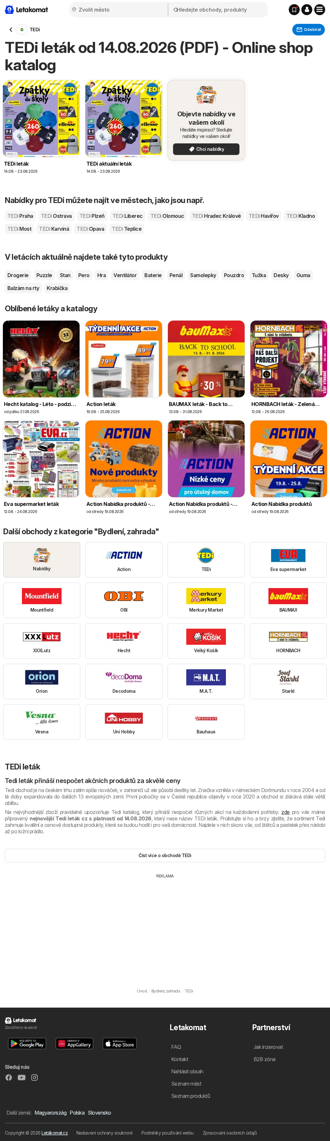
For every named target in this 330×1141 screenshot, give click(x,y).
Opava (90, 229)
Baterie (152, 275)
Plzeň (92, 216)
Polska (77, 1112)
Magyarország (50, 1112)
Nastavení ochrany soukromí (104, 1133)
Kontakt (179, 1059)
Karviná (54, 229)
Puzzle (44, 275)
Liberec (127, 216)
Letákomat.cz (55, 1133)
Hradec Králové (216, 216)
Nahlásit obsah (187, 1071)
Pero (84, 275)
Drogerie (18, 275)
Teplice (126, 229)
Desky (281, 275)
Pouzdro (234, 275)
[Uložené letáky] (294, 9)
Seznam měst (186, 1083)
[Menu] (319, 9)
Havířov (264, 216)
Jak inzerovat (268, 1047)
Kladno (300, 216)
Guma (303, 275)
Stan (65, 275)
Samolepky (203, 275)
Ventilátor (125, 275)
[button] (306, 9)
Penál (176, 275)
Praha (20, 216)
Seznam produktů (190, 1096)
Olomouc (167, 216)
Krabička (57, 288)
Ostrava (56, 216)
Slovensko (99, 1112)
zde (285, 812)
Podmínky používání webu (167, 1133)
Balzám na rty (23, 288)
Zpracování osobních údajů (230, 1133)
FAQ (176, 1047)
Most (19, 229)
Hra (101, 275)
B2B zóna (265, 1059)
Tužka (259, 275)
